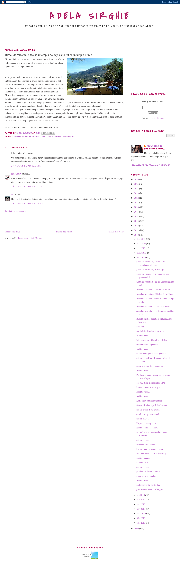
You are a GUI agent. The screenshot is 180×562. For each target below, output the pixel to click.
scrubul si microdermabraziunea (150, 331)
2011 (136, 230)
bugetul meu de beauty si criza (149, 448)
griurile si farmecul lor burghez (150, 489)
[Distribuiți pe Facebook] (50, 133)
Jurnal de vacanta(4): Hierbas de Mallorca (154, 294)
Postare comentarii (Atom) (29, 238)
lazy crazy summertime (48, 136)
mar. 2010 (141, 513)
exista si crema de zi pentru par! (150, 365)
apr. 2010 (141, 508)
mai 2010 (141, 504)
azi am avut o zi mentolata (147, 409)
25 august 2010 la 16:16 (27, 165)
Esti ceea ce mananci (145, 444)
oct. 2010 (141, 248)
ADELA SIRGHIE (90, 16)
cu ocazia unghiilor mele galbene (151, 353)
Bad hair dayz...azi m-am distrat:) (151, 453)
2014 (136, 216)
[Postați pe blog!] (45, 133)
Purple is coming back (146, 423)
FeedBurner (159, 118)
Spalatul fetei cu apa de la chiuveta (151, 405)
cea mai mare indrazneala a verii (150, 382)
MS (12, 194)
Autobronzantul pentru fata (148, 484)
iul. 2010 (141, 494)
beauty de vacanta (24, 136)
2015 (136, 211)
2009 (136, 528)
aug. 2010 (141, 257)
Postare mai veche (116, 231)
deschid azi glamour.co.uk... (148, 414)
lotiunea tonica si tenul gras (148, 387)
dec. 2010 (141, 238)
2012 (136, 225)
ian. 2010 (141, 522)
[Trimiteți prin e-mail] (42, 133)
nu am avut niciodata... (146, 475)
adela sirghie (155, 146)
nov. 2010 (141, 243)
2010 (136, 234)
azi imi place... (142, 418)
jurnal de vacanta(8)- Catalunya (150, 269)
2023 (136, 193)
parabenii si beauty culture (148, 471)
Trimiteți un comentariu (15, 210)
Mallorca (140, 326)
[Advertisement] (90, 39)
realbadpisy (16, 173)
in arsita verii (142, 462)
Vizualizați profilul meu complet (150, 165)
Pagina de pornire (64, 231)
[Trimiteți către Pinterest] (53, 133)
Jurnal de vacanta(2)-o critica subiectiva (153, 306)
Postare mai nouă (12, 231)
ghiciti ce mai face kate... (147, 427)
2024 (136, 188)
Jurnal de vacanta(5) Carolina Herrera (153, 289)
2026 (136, 179)
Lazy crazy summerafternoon (149, 400)
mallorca (68, 136)
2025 (136, 183)
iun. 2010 (141, 499)
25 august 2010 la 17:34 (27, 186)
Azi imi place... (143, 335)
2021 (136, 202)
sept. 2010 (142, 252)
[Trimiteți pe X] (48, 133)
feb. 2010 (141, 518)
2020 (136, 207)
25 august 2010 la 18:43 (27, 203)
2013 (136, 220)
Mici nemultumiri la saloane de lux (151, 340)
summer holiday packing (147, 344)
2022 (136, 197)
